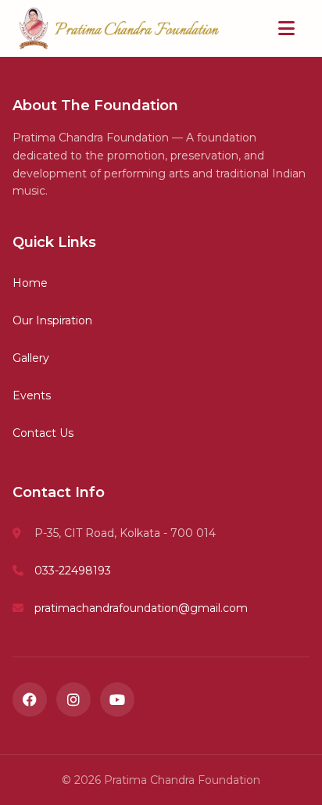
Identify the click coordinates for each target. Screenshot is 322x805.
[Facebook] (30, 699)
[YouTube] (117, 699)
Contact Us (43, 433)
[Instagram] (73, 699)
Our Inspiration (52, 320)
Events (32, 395)
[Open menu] (286, 28)
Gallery (31, 358)
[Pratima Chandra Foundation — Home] (119, 28)
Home (30, 283)
